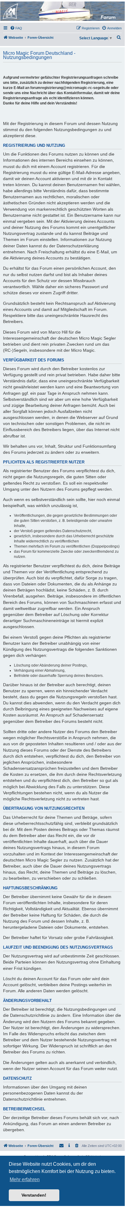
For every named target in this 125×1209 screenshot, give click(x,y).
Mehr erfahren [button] (25, 1179)
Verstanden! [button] (33, 1195)
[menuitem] (16, 28)
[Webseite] (62, 11)
